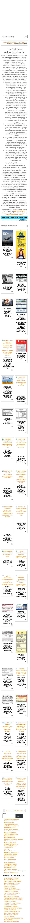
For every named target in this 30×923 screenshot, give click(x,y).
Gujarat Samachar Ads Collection (13, 908)
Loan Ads (6, 849)
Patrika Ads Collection (10, 888)
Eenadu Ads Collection (10, 910)
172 (15, 810)
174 (21, 810)
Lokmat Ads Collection (10, 901)
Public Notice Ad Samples (11, 834)
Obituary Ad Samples (9, 851)
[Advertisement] (15, 18)
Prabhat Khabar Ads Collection (12, 890)
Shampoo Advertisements (11, 872)
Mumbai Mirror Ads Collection (12, 893)
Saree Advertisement (9, 862)
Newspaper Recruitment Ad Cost (14, 214)
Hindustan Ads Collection (10, 905)
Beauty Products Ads (9, 837)
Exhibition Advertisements (11, 844)
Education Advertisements (11, 841)
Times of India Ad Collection (11, 878)
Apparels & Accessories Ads (11, 819)
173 (18, 810)
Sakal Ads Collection (9, 886)
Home (4, 42)
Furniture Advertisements (11, 824)
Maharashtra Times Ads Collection (13, 900)
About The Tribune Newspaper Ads (13, 918)
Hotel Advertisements (9, 827)
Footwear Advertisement (10, 864)
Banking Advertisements (10, 821)
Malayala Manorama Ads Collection (13, 898)
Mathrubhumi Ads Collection (11, 896)
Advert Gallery (8, 36)
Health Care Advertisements (11, 826)
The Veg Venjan (8, 920)
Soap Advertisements (9, 867)
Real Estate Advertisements (11, 852)
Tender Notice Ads (9, 857)
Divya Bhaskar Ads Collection (12, 911)
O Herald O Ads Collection (11, 891)
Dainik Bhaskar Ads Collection (12, 883)
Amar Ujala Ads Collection (11, 915)
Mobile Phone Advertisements (12, 831)
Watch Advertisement (9, 861)
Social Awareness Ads (10, 856)
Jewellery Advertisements (11, 829)
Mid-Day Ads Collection (10, 895)
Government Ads (8, 847)
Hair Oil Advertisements (10, 869)
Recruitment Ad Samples (10, 854)
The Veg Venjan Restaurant (11, 921)
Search (4, 813)
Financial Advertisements (10, 846)
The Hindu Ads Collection (11, 880)
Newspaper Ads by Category (16, 42)
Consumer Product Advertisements (13, 839)
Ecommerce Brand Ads (10, 832)
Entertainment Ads (9, 822)
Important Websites (9, 916)
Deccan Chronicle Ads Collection (12, 881)
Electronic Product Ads (10, 842)
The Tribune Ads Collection (11, 885)
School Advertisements (10, 866)
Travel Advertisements (10, 859)
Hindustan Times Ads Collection (12, 903)
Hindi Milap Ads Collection (11, 906)
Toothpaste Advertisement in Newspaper (15, 871)
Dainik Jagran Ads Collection (11, 913)
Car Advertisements (9, 836)
